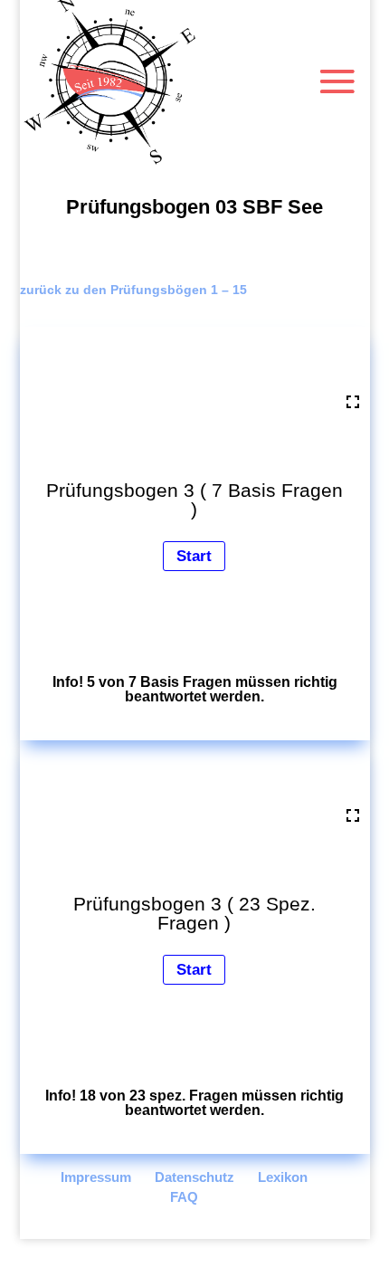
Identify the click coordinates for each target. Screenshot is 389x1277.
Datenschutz (194, 1177)
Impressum (96, 1177)
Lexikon (283, 1177)
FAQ (184, 1197)
